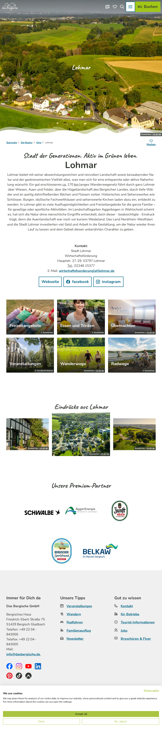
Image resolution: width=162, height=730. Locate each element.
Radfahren (75, 622)
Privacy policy (151, 690)
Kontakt (127, 606)
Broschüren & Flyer (136, 638)
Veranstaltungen (79, 606)
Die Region (26, 142)
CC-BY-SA (157, 134)
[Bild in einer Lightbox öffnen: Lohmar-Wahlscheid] (81, 434)
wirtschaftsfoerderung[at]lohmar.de (86, 271)
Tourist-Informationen (138, 622)
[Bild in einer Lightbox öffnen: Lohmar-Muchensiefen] (27, 434)
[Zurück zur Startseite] (10, 7)
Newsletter (75, 638)
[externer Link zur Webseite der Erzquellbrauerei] (61, 551)
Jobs (124, 630)
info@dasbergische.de (23, 654)
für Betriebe (130, 614)
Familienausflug (79, 630)
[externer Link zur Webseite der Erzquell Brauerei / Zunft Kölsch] (119, 512)
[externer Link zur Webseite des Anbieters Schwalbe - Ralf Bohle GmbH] (42, 512)
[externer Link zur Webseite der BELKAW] (100, 551)
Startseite (11, 142)
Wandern (74, 614)
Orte (38, 142)
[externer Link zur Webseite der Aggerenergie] (81, 512)
